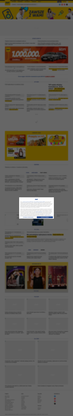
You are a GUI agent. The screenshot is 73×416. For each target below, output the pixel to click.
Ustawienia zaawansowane (28, 217)
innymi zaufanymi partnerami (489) (39, 201)
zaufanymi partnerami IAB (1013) (28, 201)
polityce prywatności (39, 211)
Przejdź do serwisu (45, 217)
